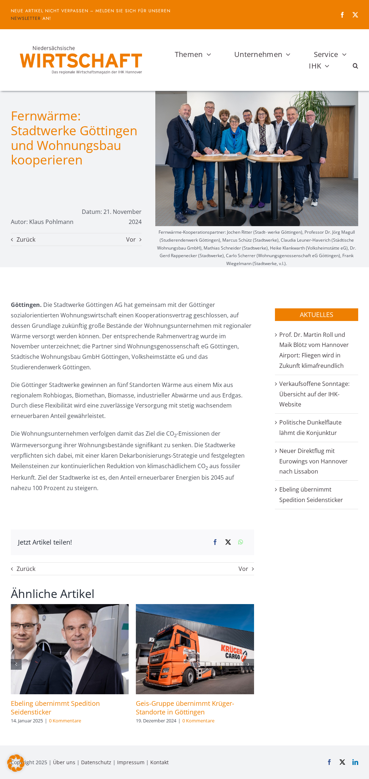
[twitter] (355, 15)
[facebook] (342, 15)
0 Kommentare (65, 720)
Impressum (131, 762)
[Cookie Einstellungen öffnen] (16, 770)
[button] (355, 66)
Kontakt (159, 762)
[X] (228, 542)
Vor (131, 239)
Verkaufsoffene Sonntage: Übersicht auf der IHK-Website (314, 394)
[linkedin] (355, 762)
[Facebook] (215, 542)
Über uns (64, 762)
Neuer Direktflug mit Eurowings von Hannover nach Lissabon (313, 461)
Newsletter (26, 18)
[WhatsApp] (241, 542)
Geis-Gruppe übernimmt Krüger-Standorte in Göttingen (185, 707)
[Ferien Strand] (80, 43)
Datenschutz (96, 762)
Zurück (26, 239)
